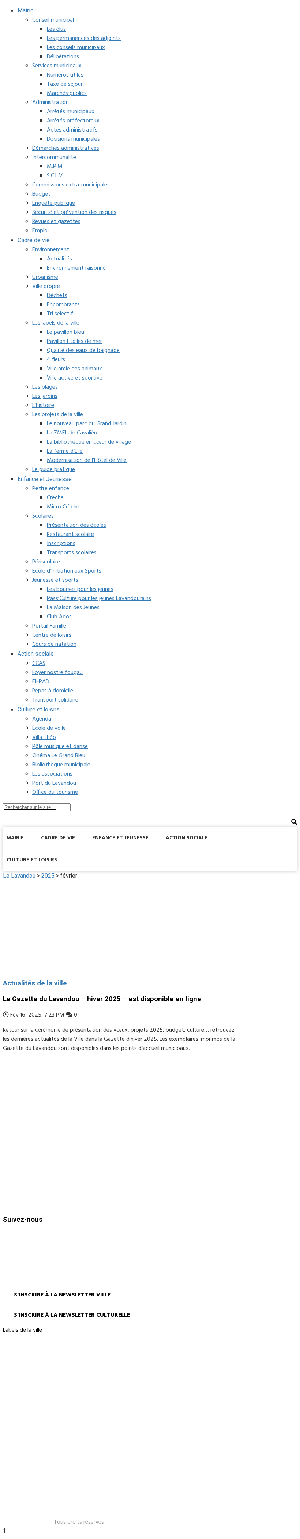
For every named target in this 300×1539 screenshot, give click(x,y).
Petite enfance (50, 488)
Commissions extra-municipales (71, 185)
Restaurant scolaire (70, 534)
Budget (41, 194)
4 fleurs (56, 360)
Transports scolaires (72, 553)
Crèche (55, 498)
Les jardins (44, 396)
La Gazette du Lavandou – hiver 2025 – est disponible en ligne (102, 999)
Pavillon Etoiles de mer (74, 341)
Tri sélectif (60, 314)
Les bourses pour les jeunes (80, 589)
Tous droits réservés (79, 1522)
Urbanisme (45, 277)
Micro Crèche (63, 507)
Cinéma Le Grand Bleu (58, 756)
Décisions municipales (73, 139)
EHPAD (40, 682)
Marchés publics (67, 93)
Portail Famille (49, 626)
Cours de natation (54, 644)
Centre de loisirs (51, 635)
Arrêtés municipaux (70, 111)
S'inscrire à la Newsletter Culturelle (72, 1315)
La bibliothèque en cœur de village (89, 442)
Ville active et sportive (74, 378)
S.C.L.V (55, 176)
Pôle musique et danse (60, 746)
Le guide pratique (53, 469)
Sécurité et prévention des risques (74, 212)
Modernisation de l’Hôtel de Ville (87, 460)
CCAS (38, 663)
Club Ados (59, 617)
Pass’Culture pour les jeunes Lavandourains (99, 598)
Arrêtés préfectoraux (73, 121)
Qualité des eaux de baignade (83, 350)
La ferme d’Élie (65, 451)
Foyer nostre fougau (57, 672)
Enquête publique (53, 203)
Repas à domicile (52, 691)
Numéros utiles (65, 75)
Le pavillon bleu (65, 332)
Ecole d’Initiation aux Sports (66, 571)
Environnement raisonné (76, 268)
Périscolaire (46, 562)
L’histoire (43, 405)
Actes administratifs (72, 130)
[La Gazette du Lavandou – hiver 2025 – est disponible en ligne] (120, 926)
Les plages (45, 387)
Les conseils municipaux (76, 47)
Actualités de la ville (35, 983)
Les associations (52, 774)
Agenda (41, 719)
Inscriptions (61, 543)
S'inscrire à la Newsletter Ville (62, 1295)
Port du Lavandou (54, 783)
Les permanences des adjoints (84, 38)
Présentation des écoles (76, 525)
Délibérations (63, 57)
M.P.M (55, 166)
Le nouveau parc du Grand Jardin (87, 424)
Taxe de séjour (65, 84)
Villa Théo (44, 737)
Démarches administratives (65, 148)
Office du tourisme (55, 792)
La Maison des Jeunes (73, 608)
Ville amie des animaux (74, 369)
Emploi (40, 231)
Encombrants (63, 305)
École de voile (49, 728)
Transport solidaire (55, 700)
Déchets (57, 295)
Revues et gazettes (56, 221)
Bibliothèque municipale (61, 765)
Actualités (59, 259)
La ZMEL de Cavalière (73, 433)
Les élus (56, 29)
